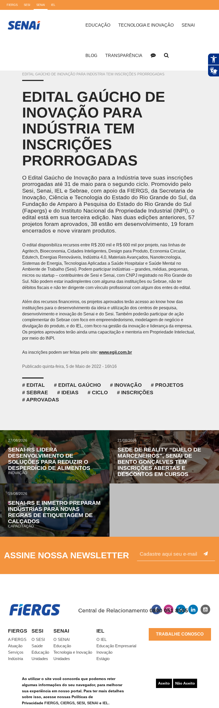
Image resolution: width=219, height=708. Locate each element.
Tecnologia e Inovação (146, 25)
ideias (70, 392)
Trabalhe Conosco (180, 634)
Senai (188, 25)
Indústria (15, 658)
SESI (81, 703)
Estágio (103, 658)
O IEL (101, 639)
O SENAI (61, 639)
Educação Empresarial (116, 646)
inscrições (137, 392)
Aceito (164, 683)
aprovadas (42, 399)
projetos (169, 385)
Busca (166, 55)
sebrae (37, 392)
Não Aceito (185, 683)
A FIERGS (17, 639)
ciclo (100, 392)
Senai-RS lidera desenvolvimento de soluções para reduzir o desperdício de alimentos (49, 458)
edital (35, 385)
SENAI (93, 703)
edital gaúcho (79, 385)
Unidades (40, 658)
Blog (91, 55)
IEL (105, 703)
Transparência (123, 55)
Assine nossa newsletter (66, 555)
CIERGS (67, 703)
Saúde (37, 646)
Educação (97, 25)
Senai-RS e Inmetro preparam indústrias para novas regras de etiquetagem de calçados (54, 512)
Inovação (128, 385)
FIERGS (51, 703)
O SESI (38, 639)
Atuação (15, 646)
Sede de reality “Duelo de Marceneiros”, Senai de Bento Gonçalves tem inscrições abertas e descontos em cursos (159, 461)
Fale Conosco (153, 55)
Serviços (16, 652)
